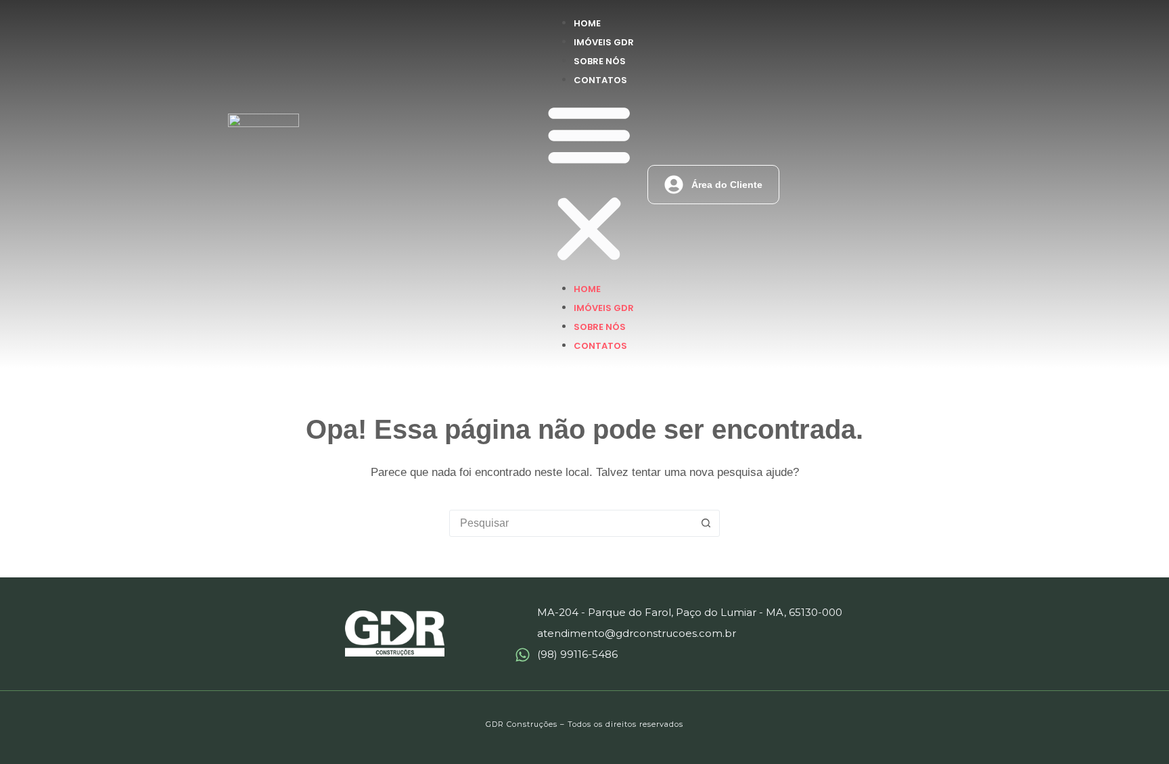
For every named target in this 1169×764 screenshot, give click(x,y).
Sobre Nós (600, 61)
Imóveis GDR (604, 42)
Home (587, 23)
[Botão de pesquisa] (705, 523)
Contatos (600, 80)
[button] (589, 184)
